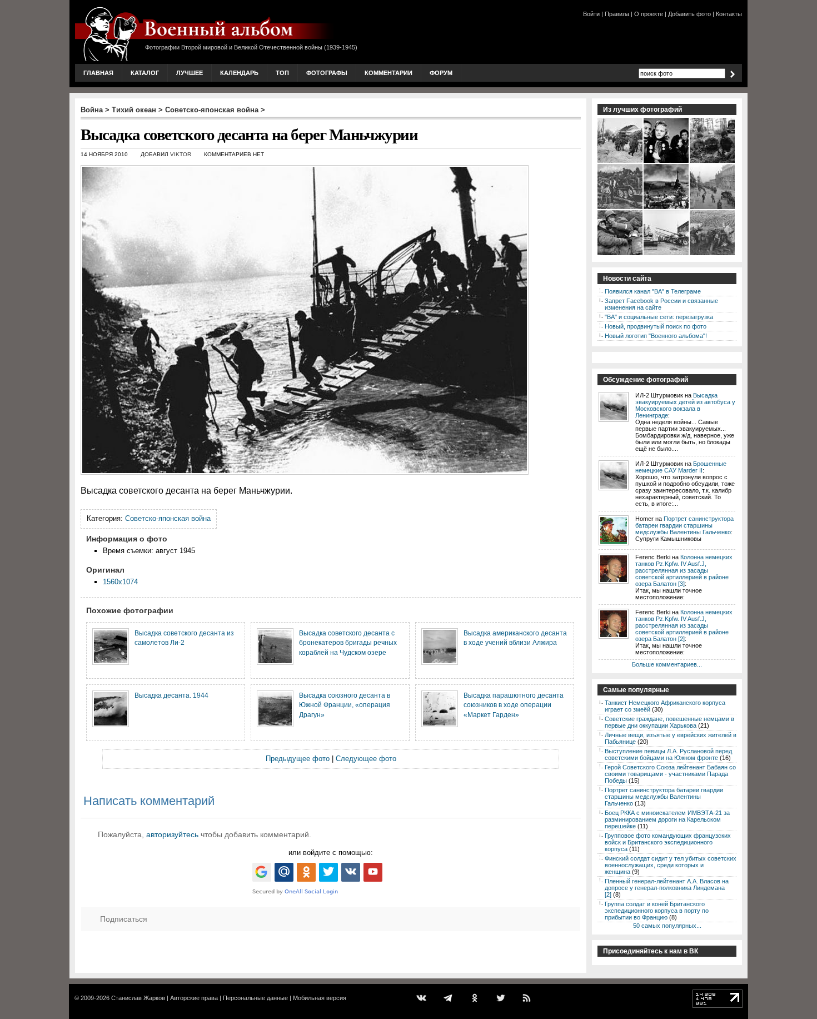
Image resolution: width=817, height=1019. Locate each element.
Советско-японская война (211, 110)
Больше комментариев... (667, 664)
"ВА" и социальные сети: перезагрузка (659, 317)
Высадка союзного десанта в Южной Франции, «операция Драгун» (344, 705)
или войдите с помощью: (330, 852)
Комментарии (388, 72)
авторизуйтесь (172, 834)
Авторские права (194, 998)
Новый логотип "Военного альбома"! (656, 335)
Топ (282, 72)
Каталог (145, 72)
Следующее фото (366, 758)
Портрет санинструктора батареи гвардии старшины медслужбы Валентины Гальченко (684, 525)
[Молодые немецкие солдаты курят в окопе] (620, 254)
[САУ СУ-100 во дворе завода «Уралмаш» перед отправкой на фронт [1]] (667, 254)
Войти (591, 14)
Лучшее (189, 72)
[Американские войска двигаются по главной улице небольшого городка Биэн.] (620, 161)
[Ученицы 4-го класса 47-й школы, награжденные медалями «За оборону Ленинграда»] (667, 161)
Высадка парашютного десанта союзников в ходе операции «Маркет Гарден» (514, 705)
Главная (98, 72)
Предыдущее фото (298, 758)
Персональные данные (255, 998)
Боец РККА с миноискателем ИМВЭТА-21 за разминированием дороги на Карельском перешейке (667, 819)
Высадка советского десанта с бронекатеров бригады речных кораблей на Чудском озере (348, 642)
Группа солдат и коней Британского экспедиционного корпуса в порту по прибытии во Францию (657, 911)
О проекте (648, 14)
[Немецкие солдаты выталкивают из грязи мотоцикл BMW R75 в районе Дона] (713, 254)
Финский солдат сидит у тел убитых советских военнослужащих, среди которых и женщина (670, 865)
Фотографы (326, 72)
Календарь (239, 72)
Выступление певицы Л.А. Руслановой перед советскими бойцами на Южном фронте (668, 754)
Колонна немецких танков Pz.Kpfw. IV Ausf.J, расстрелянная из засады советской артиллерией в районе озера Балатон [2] (684, 625)
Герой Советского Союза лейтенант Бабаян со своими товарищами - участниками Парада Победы (670, 774)
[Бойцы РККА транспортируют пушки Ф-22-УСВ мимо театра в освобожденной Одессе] (713, 208)
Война (92, 110)
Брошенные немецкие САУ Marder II (680, 467)
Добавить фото (689, 14)
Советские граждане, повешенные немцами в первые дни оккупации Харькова (669, 722)
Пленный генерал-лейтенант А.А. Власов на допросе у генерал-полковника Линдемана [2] (667, 888)
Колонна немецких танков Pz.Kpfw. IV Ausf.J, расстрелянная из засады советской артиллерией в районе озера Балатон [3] (684, 570)
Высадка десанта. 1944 (171, 695)
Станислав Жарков (138, 998)
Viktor (180, 154)
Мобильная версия (319, 998)
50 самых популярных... (667, 925)
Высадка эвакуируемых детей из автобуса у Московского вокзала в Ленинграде (685, 405)
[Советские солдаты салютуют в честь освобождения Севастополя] (667, 208)
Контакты (729, 14)
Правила (617, 14)
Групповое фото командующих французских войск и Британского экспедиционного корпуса (668, 842)
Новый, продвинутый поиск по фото (655, 326)
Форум (441, 72)
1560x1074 (120, 582)
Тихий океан (134, 110)
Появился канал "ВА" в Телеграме (653, 291)
